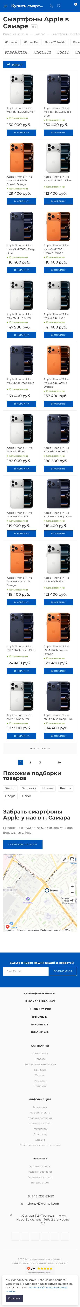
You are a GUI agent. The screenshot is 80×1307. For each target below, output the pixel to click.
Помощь (40, 1158)
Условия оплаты (40, 1112)
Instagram (25, 1236)
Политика (40, 1134)
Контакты (40, 1085)
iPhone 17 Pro (40, 1009)
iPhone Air (40, 1032)
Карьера (40, 1080)
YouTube (45, 1236)
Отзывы (40, 1075)
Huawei (47, 788)
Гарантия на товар (40, 1123)
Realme (65, 788)
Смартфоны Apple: (40, 993)
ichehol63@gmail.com (43, 1203)
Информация (40, 1099)
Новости (40, 1058)
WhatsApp (55, 1236)
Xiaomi (10, 788)
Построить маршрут (22, 844)
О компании (40, 1053)
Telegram (35, 1236)
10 (59, 762)
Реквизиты (40, 1128)
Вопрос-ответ (40, 1182)
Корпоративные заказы (40, 1064)
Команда (40, 1069)
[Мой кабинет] (66, 6)
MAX (65, 1236)
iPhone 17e (40, 1024)
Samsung (29, 788)
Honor (26, 796)
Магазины (40, 1107)
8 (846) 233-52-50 (41, 1196)
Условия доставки (40, 1117)
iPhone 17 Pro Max (40, 1001)
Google (10, 796)
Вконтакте (15, 1236)
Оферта (40, 1139)
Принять (14, 1298)
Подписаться (63, 971)
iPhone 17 (40, 1016)
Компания (40, 1045)
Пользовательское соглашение (40, 1145)
